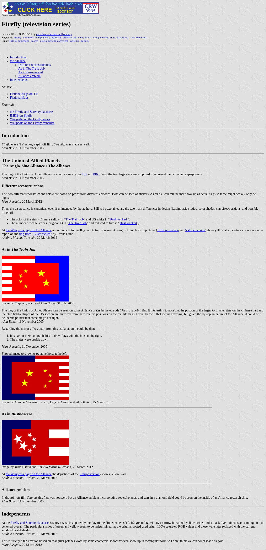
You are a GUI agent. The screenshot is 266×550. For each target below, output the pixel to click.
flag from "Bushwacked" (35, 234)
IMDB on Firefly (21, 115)
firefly (17, 37)
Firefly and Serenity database (30, 522)
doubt (88, 37)
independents (100, 37)
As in (31, 68)
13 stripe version (168, 230)
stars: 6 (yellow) (119, 37)
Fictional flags (19, 97)
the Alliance (18, 61)
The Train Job (74, 219)
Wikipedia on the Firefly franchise (32, 123)
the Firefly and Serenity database (31, 111)
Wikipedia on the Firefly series (30, 119)
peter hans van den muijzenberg (54, 34)
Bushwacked (118, 219)
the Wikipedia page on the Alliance (29, 230)
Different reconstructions (34, 64)
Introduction (18, 57)
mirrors (85, 40)
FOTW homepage (19, 40)
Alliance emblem (29, 76)
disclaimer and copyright (54, 40)
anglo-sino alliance (61, 37)
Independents (18, 79)
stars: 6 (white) (138, 37)
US (84, 174)
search (34, 40)
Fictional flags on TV (24, 94)
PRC (96, 174)
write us (74, 40)
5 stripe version (195, 230)
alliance (78, 37)
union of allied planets (35, 37)
